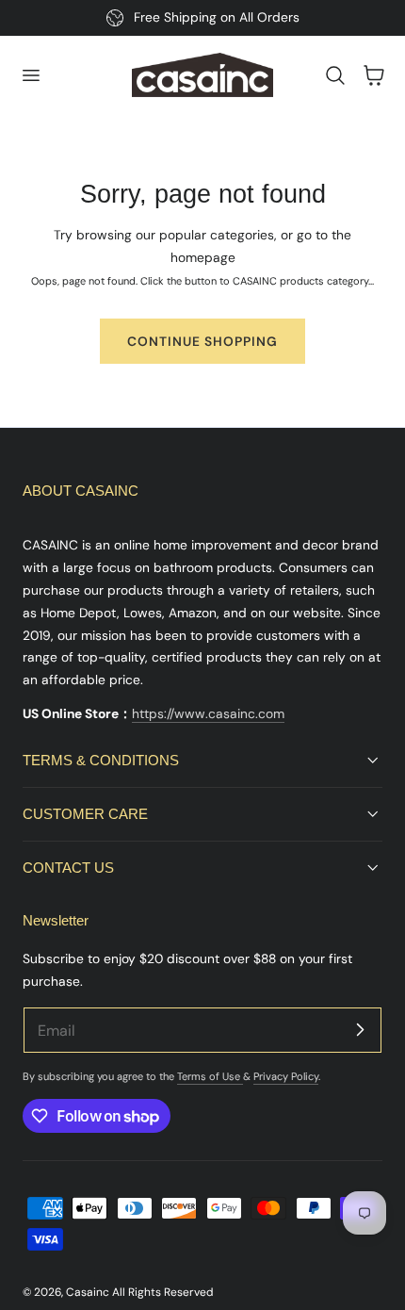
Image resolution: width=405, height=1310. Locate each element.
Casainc (87, 1292)
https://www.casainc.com (208, 713)
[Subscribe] (359, 1029)
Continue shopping (202, 341)
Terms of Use (210, 1076)
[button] (30, 75)
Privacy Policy (285, 1076)
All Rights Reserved (162, 1292)
